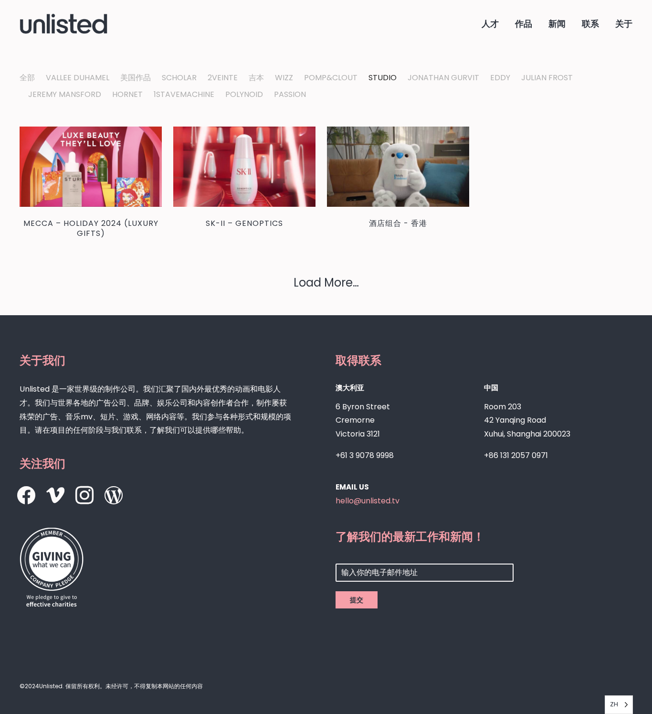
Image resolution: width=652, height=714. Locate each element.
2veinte (223, 78)
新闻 (557, 24)
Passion (290, 94)
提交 (356, 600)
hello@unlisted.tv (368, 500)
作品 (523, 24)
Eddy (500, 78)
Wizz (284, 78)
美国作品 (135, 78)
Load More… (326, 282)
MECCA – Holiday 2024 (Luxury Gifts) (90, 228)
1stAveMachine (184, 94)
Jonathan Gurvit (443, 78)
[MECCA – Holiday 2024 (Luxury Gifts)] (91, 167)
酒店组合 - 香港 (398, 223)
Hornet (127, 94)
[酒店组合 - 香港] (398, 167)
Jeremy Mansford (64, 94)
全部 (27, 78)
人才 (490, 24)
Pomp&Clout (331, 78)
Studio (382, 78)
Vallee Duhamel (77, 78)
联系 (590, 24)
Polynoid (244, 94)
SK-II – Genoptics (244, 223)
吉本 (256, 78)
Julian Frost (547, 78)
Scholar (179, 78)
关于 (623, 24)
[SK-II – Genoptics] (244, 167)
